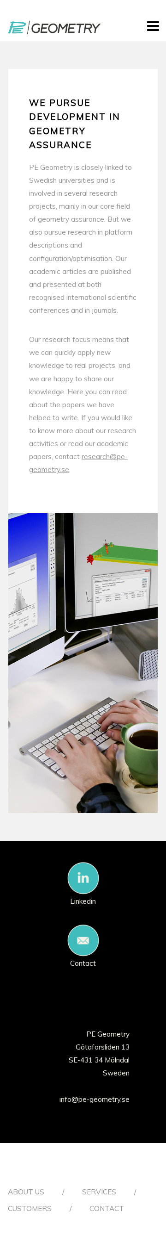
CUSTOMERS (30, 1208)
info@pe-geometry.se (94, 1099)
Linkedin (83, 901)
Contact (83, 963)
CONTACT (106, 1208)
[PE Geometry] (54, 29)
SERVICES (99, 1191)
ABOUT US (26, 1191)
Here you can (88, 391)
